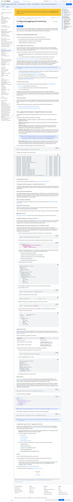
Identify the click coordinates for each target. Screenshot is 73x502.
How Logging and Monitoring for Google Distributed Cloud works (30, 72)
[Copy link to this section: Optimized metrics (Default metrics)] (31, 205)
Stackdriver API (23, 435)
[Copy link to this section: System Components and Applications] (31, 199)
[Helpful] (57, 17)
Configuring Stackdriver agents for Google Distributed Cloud (28, 58)
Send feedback (55, 21)
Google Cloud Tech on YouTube (63, 494)
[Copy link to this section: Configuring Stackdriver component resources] (39, 218)
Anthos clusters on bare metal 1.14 (49, 4)
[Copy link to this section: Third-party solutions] (27, 98)
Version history (52, 12)
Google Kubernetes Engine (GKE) (8, 4)
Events (59, 489)
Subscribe (61, 499)
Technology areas (16, 1)
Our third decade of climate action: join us (40, 497)
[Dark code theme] (56, 148)
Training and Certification (48, 494)
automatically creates (38, 220)
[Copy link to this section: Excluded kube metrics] (26, 213)
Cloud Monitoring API (24, 437)
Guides (7, 6)
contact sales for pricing (37, 468)
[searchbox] (6, 9)
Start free (69, 4)
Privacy (21, 497)
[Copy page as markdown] (21, 23)
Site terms (24, 497)
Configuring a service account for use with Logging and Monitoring (40, 427)
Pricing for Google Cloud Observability (32, 466)
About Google (17, 497)
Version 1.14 (20, 26)
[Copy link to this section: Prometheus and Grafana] (29, 81)
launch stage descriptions (49, 138)
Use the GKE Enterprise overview (28, 78)
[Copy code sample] (58, 148)
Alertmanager (21, 87)
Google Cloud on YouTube (62, 492)
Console (57, 1)
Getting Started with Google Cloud (49, 489)
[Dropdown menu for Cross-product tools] (31, 1)
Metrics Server (19, 379)
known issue (53, 419)
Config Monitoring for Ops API (26, 440)
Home (17, 17)
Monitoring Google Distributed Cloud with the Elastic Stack (29, 106)
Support (30, 489)
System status (31, 492)
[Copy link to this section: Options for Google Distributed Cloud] (38, 34)
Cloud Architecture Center (48, 492)
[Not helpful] (58, 17)
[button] (6, 13)
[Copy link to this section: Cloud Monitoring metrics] (29, 179)
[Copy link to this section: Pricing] (21, 454)
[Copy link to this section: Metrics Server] (24, 376)
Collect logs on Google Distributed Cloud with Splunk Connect (29, 108)
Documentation (35, 4)
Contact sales (17, 492)
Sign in (71, 1)
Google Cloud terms (30, 497)
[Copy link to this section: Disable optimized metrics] (27, 329)
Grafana (20, 89)
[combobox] (49, 1)
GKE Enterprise (21, 4)
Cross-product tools (26, 1)
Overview (3, 6)
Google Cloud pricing (18, 489)
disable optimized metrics (22, 215)
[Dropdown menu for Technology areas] (20, 1)
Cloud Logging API (24, 438)
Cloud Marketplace (51, 84)
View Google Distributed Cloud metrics (42, 181)
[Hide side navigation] (12, 500)
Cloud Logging (36, 74)
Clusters (29, 4)
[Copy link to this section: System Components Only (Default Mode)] (33, 191)
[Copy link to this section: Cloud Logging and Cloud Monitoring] (34, 45)
